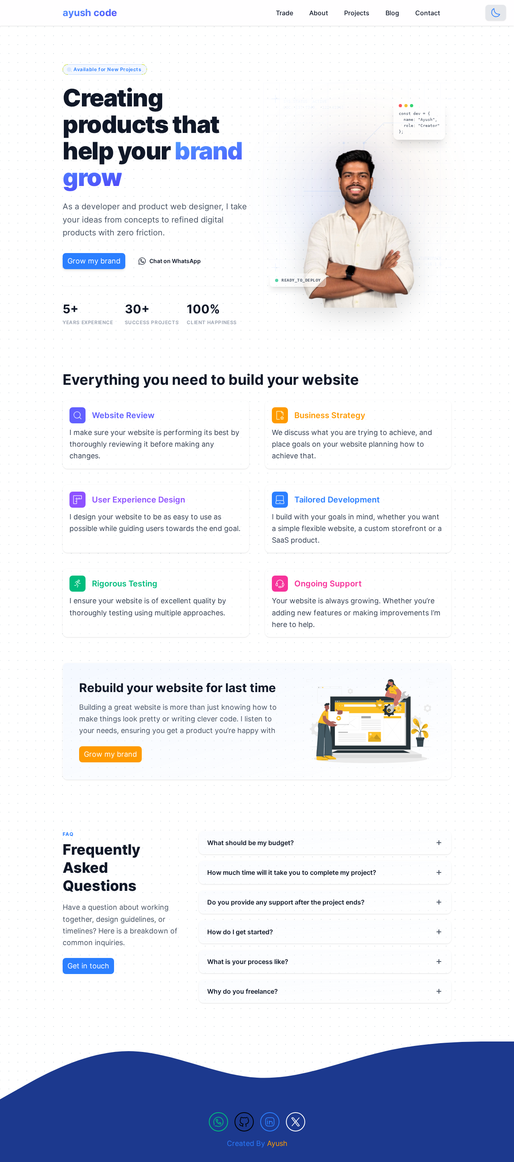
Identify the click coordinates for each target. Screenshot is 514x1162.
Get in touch (88, 966)
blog (392, 13)
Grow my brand (93, 261)
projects (356, 13)
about (318, 13)
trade (284, 13)
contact (427, 13)
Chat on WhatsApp (175, 260)
